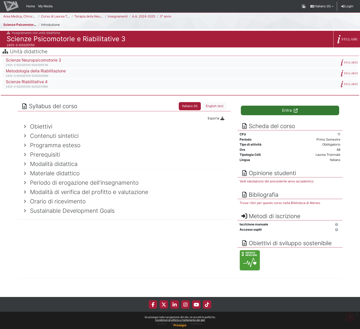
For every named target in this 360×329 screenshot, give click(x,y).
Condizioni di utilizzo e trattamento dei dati (180, 320)
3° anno (165, 16)
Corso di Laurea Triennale (60, 16)
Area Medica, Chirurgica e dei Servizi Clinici (35, 16)
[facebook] (152, 304)
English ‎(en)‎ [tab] (214, 106)
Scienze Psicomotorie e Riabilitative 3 (32, 25)
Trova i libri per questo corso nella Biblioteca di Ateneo (280, 203)
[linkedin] (174, 304)
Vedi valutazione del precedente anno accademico (277, 181)
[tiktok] (207, 304)
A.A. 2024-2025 (143, 16)
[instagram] (185, 304)
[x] (163, 304)
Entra (287, 110)
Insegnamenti (118, 16)
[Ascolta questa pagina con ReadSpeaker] (304, 6)
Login (348, 6)
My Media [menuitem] (45, 6)
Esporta (214, 118)
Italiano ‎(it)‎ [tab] (190, 106)
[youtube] (196, 304)
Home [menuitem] (30, 6)
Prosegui (180, 325)
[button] (322, 6)
